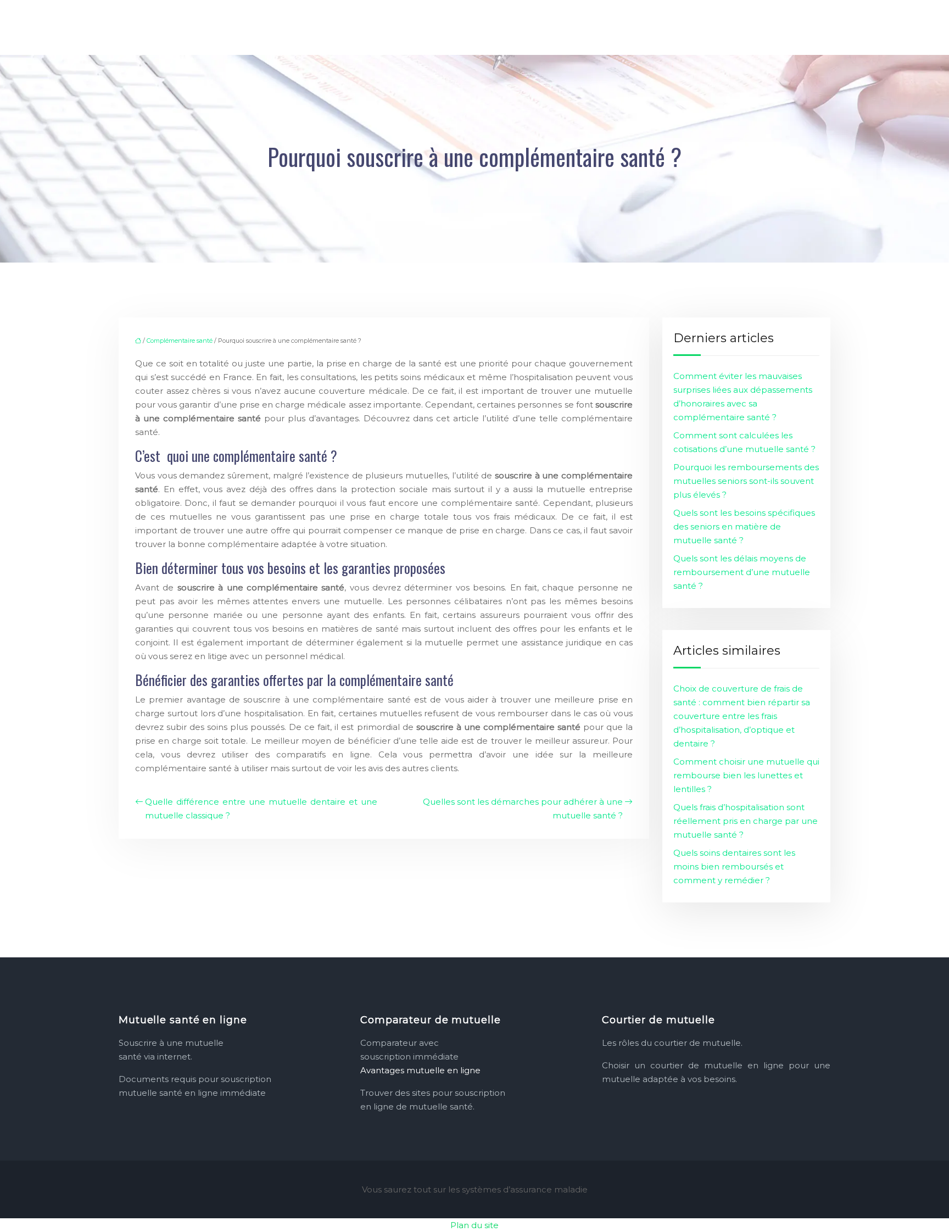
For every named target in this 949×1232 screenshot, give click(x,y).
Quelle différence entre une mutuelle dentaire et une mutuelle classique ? (261, 808)
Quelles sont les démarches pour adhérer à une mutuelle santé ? (523, 808)
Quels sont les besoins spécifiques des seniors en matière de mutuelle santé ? (744, 526)
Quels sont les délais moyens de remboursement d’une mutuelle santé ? (741, 572)
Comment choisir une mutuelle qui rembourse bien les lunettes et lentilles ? (746, 775)
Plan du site (474, 1225)
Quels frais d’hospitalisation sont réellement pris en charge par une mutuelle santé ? (745, 821)
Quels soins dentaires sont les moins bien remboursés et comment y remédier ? (734, 866)
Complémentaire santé (180, 340)
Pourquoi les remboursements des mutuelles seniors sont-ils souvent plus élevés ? (746, 481)
